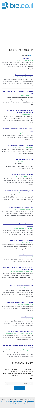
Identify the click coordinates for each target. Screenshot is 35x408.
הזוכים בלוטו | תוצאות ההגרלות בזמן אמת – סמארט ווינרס (18, 347)
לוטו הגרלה (13, 369)
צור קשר (10, 401)
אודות (25, 401)
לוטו (31, 378)
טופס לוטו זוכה (12, 373)
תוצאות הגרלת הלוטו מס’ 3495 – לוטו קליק (20, 145)
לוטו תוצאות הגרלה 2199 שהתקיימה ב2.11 (20, 331)
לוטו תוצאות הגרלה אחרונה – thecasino (21, 286)
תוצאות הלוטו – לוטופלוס (26, 255)
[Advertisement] (17, 27)
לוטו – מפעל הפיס (28, 58)
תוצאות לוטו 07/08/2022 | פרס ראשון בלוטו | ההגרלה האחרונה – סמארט (20, 111)
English (12, 404)
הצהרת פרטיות (18, 401)
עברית (23, 404)
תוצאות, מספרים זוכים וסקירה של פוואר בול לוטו (19, 191)
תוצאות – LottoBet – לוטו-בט (24, 159)
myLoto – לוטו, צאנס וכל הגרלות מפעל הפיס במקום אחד (18, 130)
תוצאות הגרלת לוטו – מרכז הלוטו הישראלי (21, 240)
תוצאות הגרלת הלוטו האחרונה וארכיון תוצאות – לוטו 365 (18, 92)
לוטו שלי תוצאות (27, 373)
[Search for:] (19, 386)
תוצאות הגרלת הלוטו (27, 317)
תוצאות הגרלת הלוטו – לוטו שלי (24, 75)
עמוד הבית (31, 401)
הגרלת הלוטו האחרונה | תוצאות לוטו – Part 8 (20, 302)
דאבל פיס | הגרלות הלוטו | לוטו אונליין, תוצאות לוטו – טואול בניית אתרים (17, 268)
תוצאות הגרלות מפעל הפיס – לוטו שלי (22, 174)
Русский (18, 404)
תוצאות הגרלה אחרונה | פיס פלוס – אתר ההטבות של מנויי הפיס (18, 225)
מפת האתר (4, 401)
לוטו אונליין (25, 371)
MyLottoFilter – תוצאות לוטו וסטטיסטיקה (21, 207)
